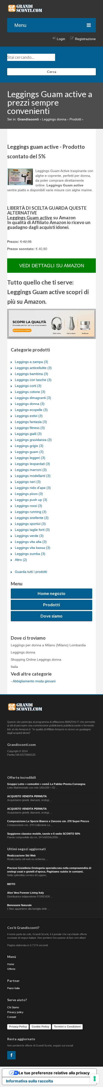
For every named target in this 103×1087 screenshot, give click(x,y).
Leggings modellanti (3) (33, 476)
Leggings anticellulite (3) (33, 368)
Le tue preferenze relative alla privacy (54, 1072)
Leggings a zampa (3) (31, 362)
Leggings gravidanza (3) (33, 440)
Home (10, 964)
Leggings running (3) (30, 512)
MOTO (11, 884)
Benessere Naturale (19, 905)
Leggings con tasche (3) (33, 380)
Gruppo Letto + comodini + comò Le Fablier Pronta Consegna (46, 784)
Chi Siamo (13, 1007)
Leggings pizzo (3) (29, 494)
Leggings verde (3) (29, 536)
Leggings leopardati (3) (32, 464)
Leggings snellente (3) (32, 518)
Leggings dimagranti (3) (33, 398)
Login (61, 39)
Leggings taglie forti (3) (32, 530)
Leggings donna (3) (30, 404)
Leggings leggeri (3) (30, 458)
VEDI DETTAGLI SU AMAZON (51, 265)
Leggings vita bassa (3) (32, 548)
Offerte (11, 969)
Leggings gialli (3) (28, 434)
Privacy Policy (18, 1026)
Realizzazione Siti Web (21, 855)
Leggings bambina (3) (31, 374)
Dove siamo (51, 615)
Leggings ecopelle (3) (31, 410)
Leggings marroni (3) (31, 470)
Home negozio (51, 593)
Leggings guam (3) (29, 452)
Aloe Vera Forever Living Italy (25, 892)
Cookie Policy (40, 1026)
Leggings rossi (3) (28, 506)
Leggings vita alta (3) (31, 542)
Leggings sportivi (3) (30, 524)
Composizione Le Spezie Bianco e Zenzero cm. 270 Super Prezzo (48, 821)
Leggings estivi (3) (29, 416)
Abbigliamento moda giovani (34, 681)
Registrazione (85, 39)
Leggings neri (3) (28, 482)
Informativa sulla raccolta (29, 1081)
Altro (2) (21, 560)
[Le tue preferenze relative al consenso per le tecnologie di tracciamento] (94, 1078)
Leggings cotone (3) (30, 392)
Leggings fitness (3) (30, 428)
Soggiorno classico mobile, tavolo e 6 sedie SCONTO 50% (43, 833)
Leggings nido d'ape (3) (33, 488)
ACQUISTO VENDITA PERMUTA (27, 796)
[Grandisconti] (25, 10)
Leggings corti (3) (28, 386)
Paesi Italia (13, 988)
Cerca (51, 72)
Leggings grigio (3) (29, 446)
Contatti (11, 1017)
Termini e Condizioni (67, 1026)
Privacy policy (15, 1012)
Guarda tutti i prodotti (31, 572)
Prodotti (51, 604)
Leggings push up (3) (31, 500)
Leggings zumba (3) (30, 554)
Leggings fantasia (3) (31, 422)
